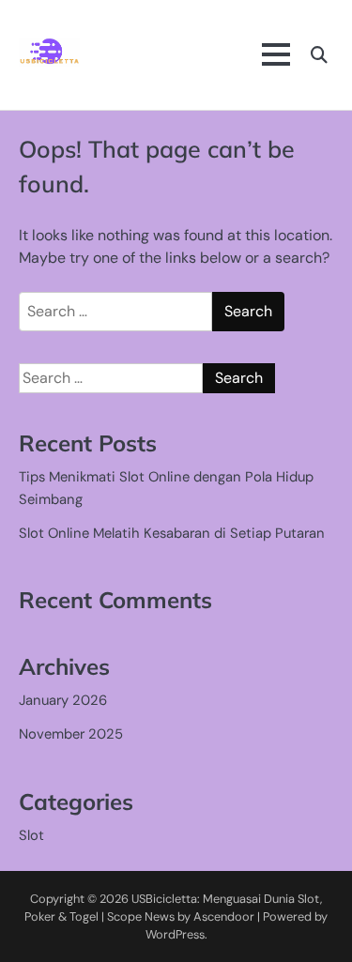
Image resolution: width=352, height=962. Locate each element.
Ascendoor (223, 916)
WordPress (175, 934)
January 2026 (63, 700)
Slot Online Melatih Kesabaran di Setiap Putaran (172, 533)
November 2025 (71, 734)
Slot (31, 835)
